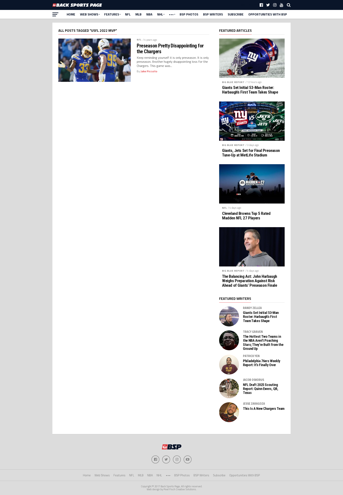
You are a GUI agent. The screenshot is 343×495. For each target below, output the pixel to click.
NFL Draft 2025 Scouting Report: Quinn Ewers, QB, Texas (260, 389)
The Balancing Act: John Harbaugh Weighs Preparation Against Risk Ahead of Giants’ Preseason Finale (249, 281)
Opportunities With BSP (267, 14)
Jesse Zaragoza (254, 403)
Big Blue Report (233, 82)
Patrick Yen (251, 356)
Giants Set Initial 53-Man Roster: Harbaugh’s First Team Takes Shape (250, 90)
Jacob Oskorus (253, 379)
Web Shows (89, 14)
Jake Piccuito (149, 71)
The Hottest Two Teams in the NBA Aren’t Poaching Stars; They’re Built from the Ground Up (263, 343)
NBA (149, 14)
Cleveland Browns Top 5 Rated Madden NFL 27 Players (246, 215)
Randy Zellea (252, 308)
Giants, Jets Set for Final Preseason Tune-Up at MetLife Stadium (251, 152)
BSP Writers (213, 14)
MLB (138, 14)
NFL (128, 14)
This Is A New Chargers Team (263, 409)
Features (111, 14)
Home (71, 14)
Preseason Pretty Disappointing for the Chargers (170, 48)
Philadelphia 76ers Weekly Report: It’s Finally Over (261, 363)
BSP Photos (189, 14)
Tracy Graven (253, 331)
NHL (160, 14)
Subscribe (236, 14)
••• (171, 14)
